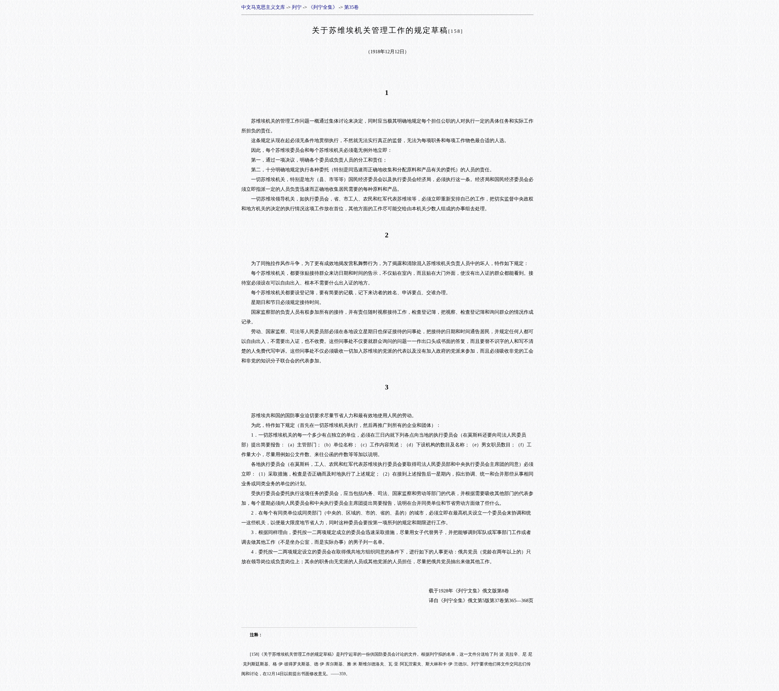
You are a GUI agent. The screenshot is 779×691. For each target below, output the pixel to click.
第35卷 (351, 7)
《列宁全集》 (322, 7)
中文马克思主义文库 (263, 7)
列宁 (297, 7)
